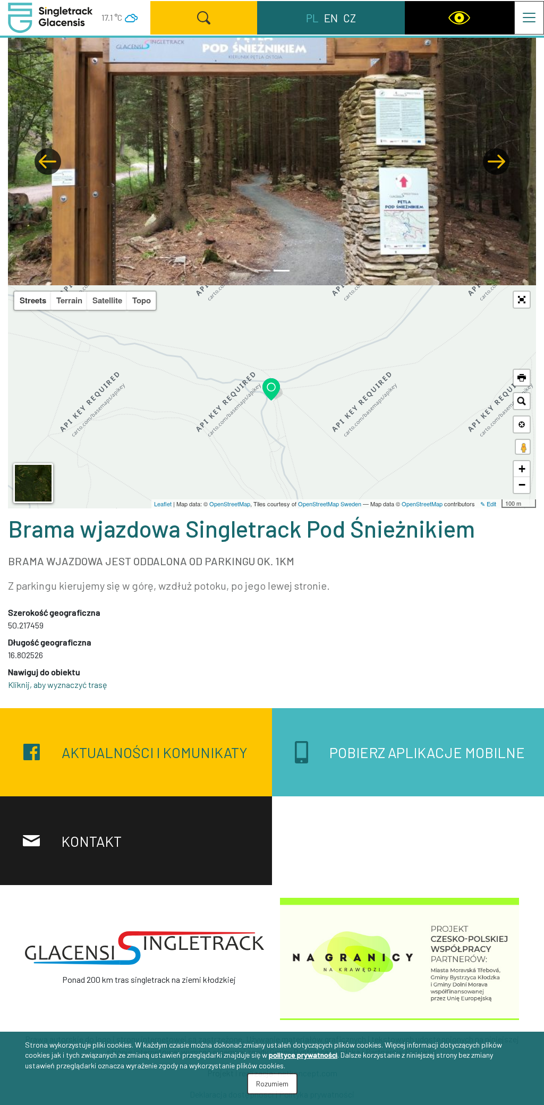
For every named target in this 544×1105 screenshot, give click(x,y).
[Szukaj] (204, 17)
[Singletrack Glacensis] (144, 948)
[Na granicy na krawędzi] (399, 958)
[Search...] (522, 401)
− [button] (521, 484)
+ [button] (521, 468)
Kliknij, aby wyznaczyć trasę (57, 684)
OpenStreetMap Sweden (329, 503)
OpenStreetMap (229, 503)
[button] (47, 161)
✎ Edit (488, 503)
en (331, 17)
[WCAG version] (459, 17)
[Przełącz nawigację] (529, 17)
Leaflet (163, 503)
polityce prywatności (303, 1054)
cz (349, 17)
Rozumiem (272, 1083)
